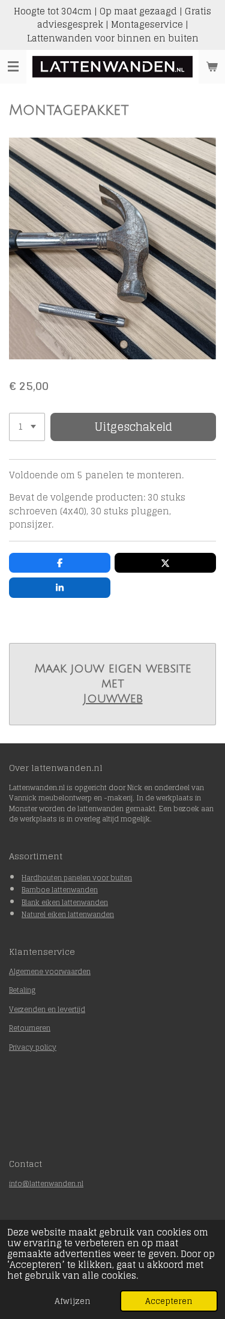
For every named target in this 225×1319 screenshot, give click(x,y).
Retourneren (29, 1028)
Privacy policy (32, 1047)
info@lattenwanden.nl (46, 1183)
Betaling (22, 990)
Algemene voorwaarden (50, 971)
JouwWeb (113, 698)
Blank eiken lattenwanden (65, 902)
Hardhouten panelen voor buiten (77, 877)
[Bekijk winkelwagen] (212, 67)
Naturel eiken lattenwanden (68, 914)
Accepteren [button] (169, 1301)
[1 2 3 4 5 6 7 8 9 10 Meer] (27, 427)
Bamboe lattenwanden (60, 889)
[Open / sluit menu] (13, 67)
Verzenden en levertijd (47, 1009)
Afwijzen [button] (73, 1301)
